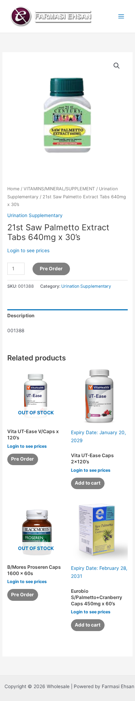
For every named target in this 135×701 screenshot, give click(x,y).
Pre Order (51, 268)
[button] (116, 65)
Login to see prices (28, 250)
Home (13, 188)
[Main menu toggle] (121, 16)
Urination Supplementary (35, 215)
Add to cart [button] (87, 483)
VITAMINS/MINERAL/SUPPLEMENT (59, 188)
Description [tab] (21, 315)
